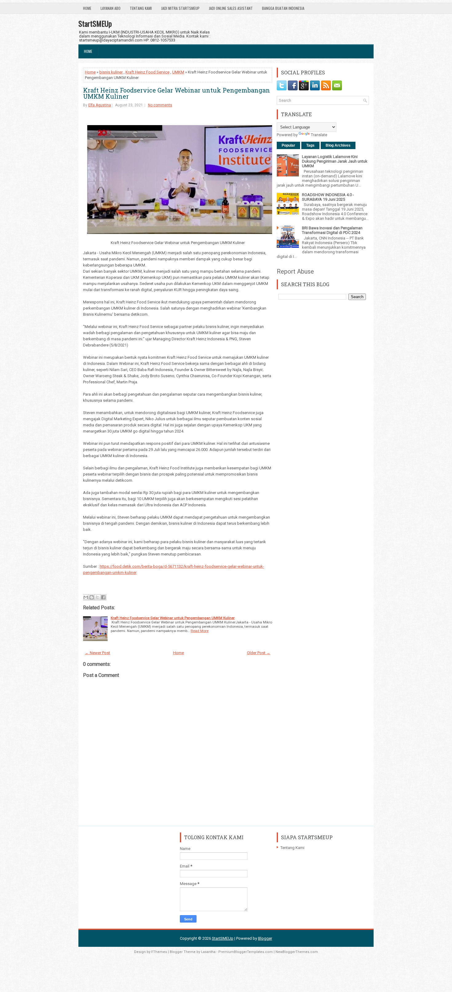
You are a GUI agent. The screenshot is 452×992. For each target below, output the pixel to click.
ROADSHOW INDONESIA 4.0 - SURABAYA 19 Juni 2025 (328, 197)
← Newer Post (97, 652)
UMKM (178, 72)
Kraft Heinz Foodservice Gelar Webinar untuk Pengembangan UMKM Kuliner (176, 93)
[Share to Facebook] (103, 597)
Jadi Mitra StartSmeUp (180, 8)
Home (87, 8)
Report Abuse (295, 271)
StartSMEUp (95, 23)
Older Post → (258, 652)
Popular (288, 145)
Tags (310, 145)
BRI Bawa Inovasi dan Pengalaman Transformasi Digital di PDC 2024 (332, 230)
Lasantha (208, 952)
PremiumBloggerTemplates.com (245, 952)
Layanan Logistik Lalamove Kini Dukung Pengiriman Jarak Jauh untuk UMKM (334, 161)
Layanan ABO (111, 8)
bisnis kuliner (111, 72)
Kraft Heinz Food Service (147, 72)
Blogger (265, 938)
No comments (160, 105)
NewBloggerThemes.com (297, 952)
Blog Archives (338, 145)
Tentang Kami (141, 8)
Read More (199, 631)
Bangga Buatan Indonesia (283, 8)
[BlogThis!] (92, 597)
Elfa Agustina (99, 105)
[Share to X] (97, 597)
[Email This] (86, 597)
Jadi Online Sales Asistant (231, 8)
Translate (319, 134)
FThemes (159, 952)
